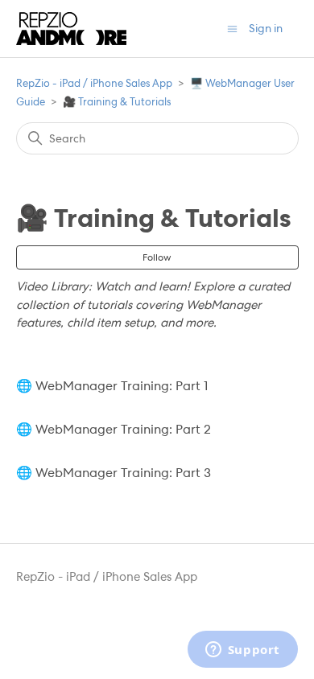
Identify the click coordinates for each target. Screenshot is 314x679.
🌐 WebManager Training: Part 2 (113, 429)
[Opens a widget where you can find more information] (242, 651)
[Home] (71, 28)
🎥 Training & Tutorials (117, 102)
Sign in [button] (266, 28)
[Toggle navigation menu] (232, 28)
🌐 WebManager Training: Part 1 (112, 385)
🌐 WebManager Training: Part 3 (113, 472)
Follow (157, 257)
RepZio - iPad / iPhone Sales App (94, 83)
